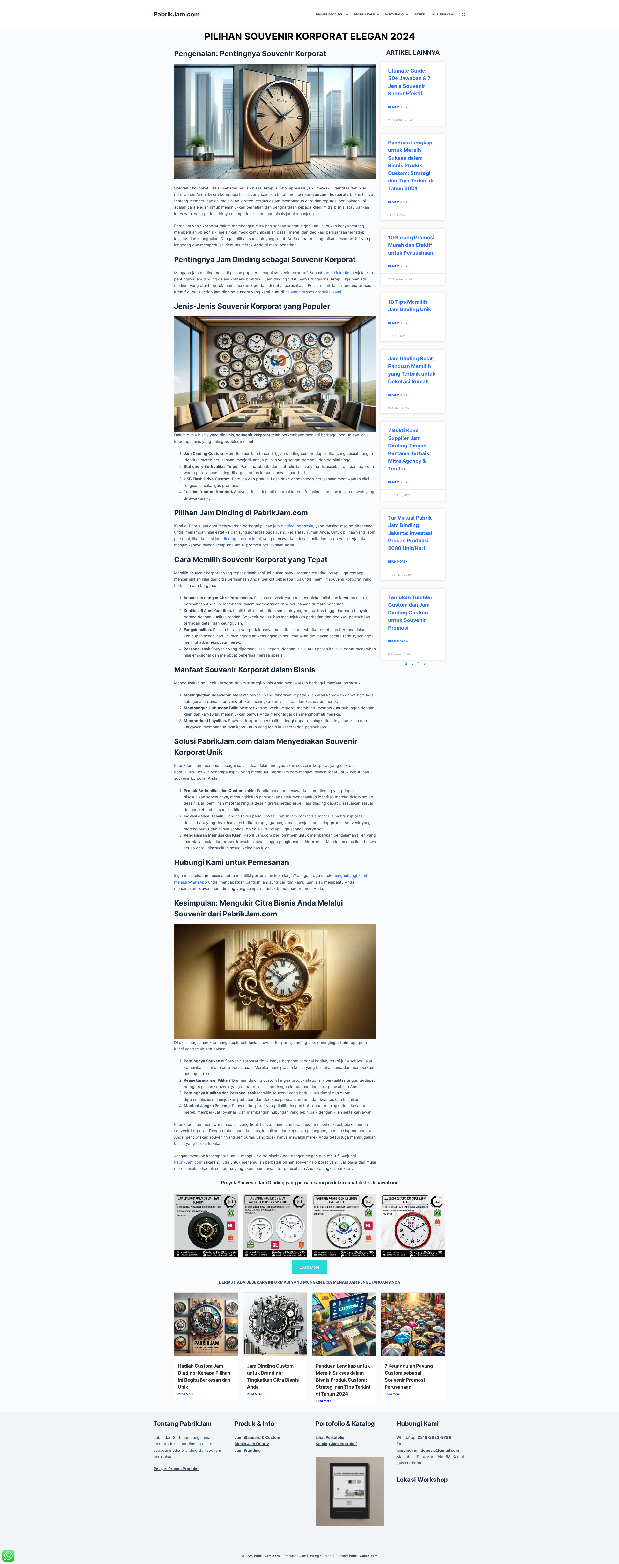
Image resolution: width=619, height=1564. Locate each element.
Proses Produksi (329, 14)
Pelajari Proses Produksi (176, 1468)
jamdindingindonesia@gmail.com (428, 1450)
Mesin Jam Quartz (252, 1443)
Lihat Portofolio (330, 1437)
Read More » (398, 107)
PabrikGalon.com (363, 1556)
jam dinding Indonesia (293, 525)
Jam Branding (248, 1450)
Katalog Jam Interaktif (336, 1443)
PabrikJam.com (177, 14)
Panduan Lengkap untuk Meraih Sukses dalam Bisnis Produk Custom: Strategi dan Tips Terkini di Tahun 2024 (411, 165)
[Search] (463, 14)
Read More (185, 1394)
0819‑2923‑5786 (434, 1437)
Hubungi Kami (443, 14)
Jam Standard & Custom (257, 1437)
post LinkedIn (336, 272)
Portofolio (394, 14)
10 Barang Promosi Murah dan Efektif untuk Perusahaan (411, 245)
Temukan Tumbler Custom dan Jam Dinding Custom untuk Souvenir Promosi (410, 612)
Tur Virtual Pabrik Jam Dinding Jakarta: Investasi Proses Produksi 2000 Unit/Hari (410, 533)
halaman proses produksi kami (313, 291)
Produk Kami (364, 14)
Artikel (420, 14)
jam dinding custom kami (238, 538)
